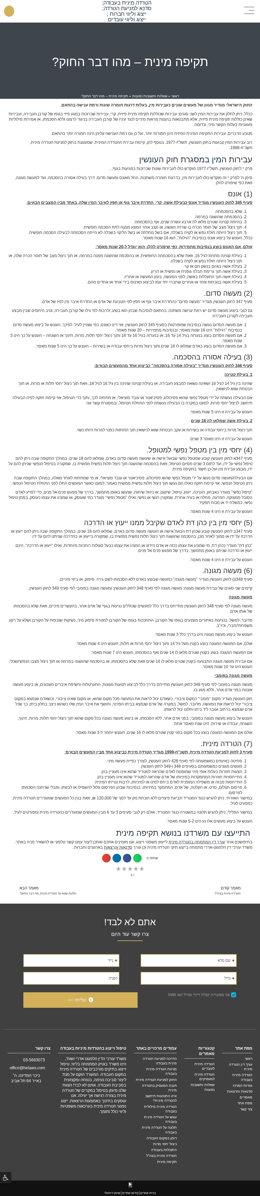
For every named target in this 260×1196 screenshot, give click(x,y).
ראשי (175, 96)
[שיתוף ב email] (106, 858)
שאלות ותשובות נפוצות (149, 96)
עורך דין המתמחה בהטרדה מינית (197, 842)
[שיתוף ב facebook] (127, 858)
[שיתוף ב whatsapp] (137, 858)
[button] (250, 11)
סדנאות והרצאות (118, 847)
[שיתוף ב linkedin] (116, 858)
